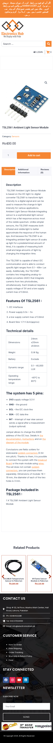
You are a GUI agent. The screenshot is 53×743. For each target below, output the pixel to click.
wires (41, 463)
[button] (46, 82)
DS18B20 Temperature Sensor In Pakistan (14, 579)
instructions (28, 439)
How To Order (15, 644)
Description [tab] (10, 169)
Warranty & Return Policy (20, 656)
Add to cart (34, 155)
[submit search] (49, 44)
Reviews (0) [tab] (45, 171)
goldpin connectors (28, 453)
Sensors (15, 136)
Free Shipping (15, 648)
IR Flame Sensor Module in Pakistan (39, 579)
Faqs (11, 660)
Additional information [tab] (24, 171)
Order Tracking (16, 652)
